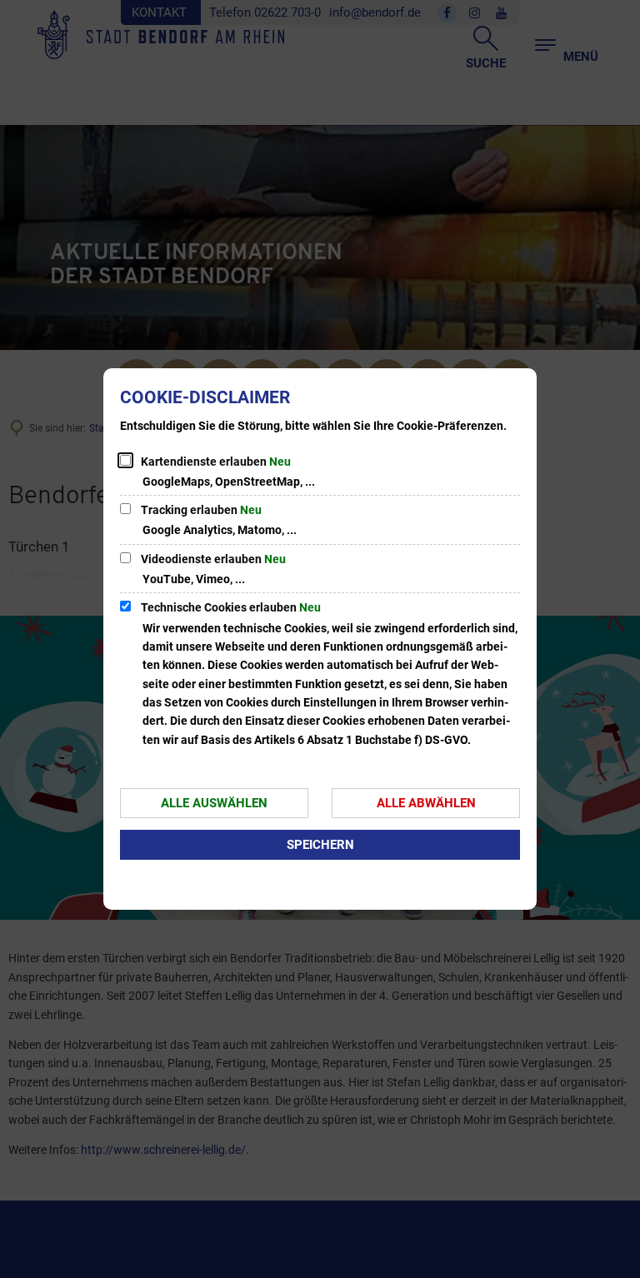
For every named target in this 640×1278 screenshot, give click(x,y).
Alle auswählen (214, 803)
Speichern (320, 844)
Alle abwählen (426, 803)
